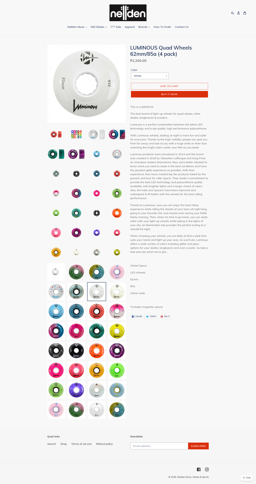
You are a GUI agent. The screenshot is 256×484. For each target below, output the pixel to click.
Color (134, 70)
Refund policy (104, 444)
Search (51, 444)
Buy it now (169, 94)
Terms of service (81, 444)
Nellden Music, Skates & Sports (193, 477)
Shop (63, 444)
